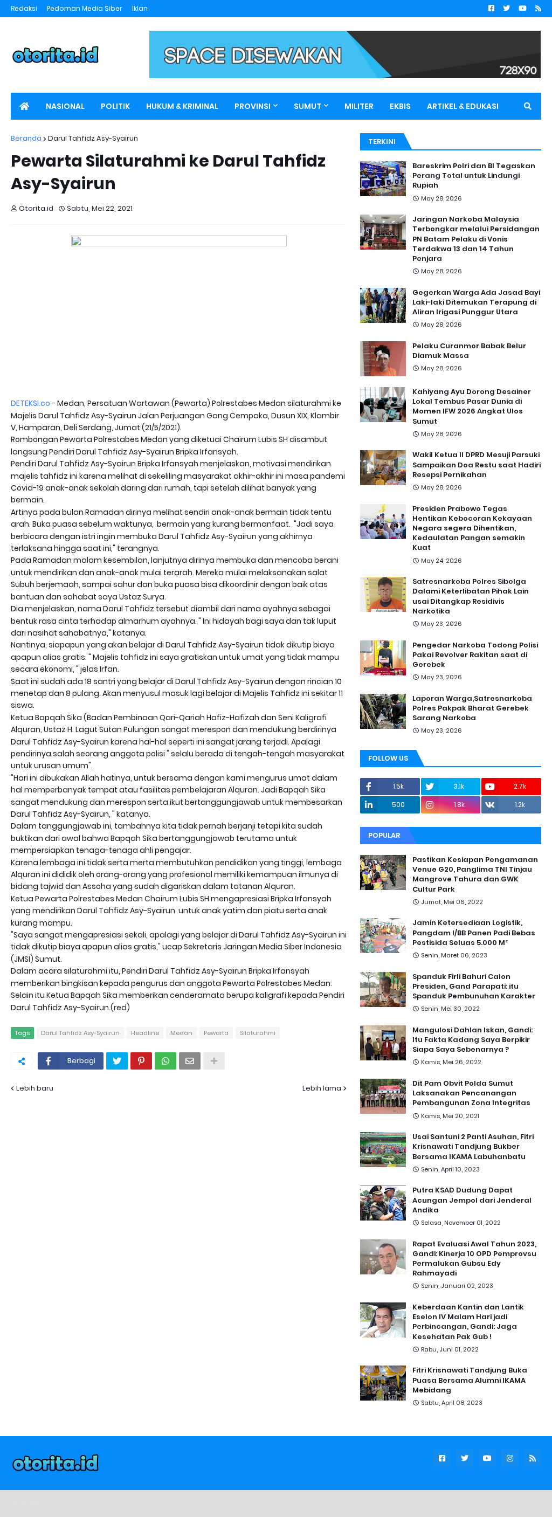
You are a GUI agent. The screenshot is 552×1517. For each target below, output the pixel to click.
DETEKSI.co (30, 403)
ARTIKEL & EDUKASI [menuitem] (463, 106)
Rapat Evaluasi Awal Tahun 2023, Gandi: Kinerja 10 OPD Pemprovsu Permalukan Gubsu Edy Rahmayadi (474, 1259)
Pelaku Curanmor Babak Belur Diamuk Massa (469, 351)
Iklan (140, 8)
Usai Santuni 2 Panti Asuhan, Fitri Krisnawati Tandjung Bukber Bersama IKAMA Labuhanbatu (473, 1146)
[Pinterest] (141, 1061)
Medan (181, 1033)
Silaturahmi (257, 1033)
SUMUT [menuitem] (307, 106)
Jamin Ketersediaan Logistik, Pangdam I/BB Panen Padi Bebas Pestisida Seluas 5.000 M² (473, 932)
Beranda (26, 138)
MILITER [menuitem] (359, 106)
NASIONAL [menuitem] (65, 106)
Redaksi (24, 8)
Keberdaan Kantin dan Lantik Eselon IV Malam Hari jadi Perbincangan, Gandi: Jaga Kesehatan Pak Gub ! (468, 1322)
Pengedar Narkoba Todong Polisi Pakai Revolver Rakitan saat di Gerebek (475, 655)
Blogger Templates (86, 1503)
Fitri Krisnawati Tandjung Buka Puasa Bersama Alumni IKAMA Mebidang (469, 1380)
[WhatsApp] (165, 1061)
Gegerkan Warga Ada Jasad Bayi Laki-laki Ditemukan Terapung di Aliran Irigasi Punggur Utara (476, 302)
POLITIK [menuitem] (115, 106)
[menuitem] (24, 106)
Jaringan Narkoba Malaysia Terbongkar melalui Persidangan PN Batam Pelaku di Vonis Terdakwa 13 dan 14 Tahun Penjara (476, 239)
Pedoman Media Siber (84, 8)
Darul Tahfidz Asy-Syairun (93, 138)
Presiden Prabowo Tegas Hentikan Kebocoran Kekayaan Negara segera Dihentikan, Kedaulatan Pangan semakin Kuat (472, 528)
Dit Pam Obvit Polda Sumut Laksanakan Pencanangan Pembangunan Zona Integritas (471, 1093)
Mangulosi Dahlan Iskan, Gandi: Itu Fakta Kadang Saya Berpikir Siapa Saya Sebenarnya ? (472, 1039)
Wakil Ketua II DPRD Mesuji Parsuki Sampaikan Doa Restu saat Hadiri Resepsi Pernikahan (476, 464)
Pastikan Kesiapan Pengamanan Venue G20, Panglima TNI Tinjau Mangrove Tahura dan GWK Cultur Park (475, 874)
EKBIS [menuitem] (400, 106)
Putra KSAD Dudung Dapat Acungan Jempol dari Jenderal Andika (472, 1200)
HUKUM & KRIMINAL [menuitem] (182, 106)
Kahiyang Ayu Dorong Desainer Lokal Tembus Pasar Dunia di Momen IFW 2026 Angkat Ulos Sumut (471, 406)
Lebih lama (321, 1088)
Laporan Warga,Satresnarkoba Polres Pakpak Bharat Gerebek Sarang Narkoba (472, 708)
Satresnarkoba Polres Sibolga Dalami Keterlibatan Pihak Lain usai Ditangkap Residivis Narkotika (470, 596)
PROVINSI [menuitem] (252, 106)
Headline (145, 1033)
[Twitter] (117, 1061)
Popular (384, 835)
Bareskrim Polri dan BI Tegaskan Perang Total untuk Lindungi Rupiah (473, 175)
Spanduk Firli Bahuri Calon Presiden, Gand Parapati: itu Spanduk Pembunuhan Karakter (473, 986)
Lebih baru (34, 1088)
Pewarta (216, 1033)
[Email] (190, 1061)
